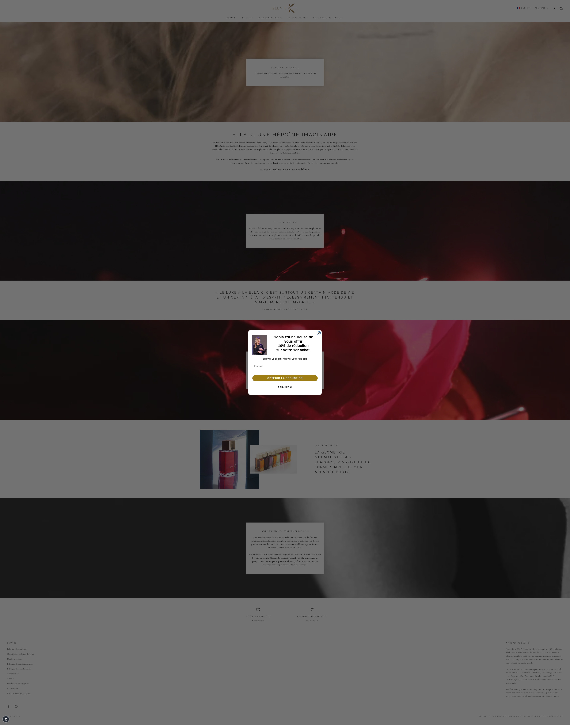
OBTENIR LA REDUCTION (285, 378)
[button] (6, 719)
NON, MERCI (285, 387)
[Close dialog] (319, 333)
